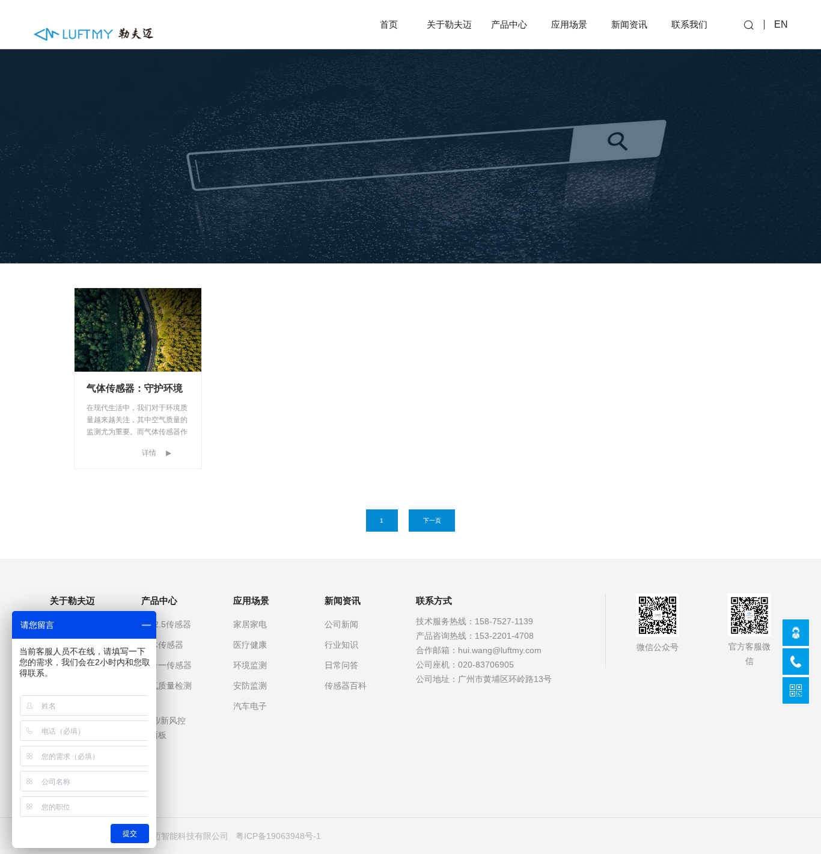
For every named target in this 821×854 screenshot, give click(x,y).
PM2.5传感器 (166, 624)
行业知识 (341, 645)
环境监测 (250, 665)
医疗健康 (250, 645)
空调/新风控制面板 (163, 728)
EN (781, 24)
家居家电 (250, 624)
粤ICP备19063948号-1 (278, 836)
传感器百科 (346, 685)
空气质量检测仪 (166, 693)
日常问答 (341, 665)
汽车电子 (250, 706)
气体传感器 (162, 645)
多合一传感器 (166, 665)
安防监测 (250, 685)
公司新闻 (341, 624)
